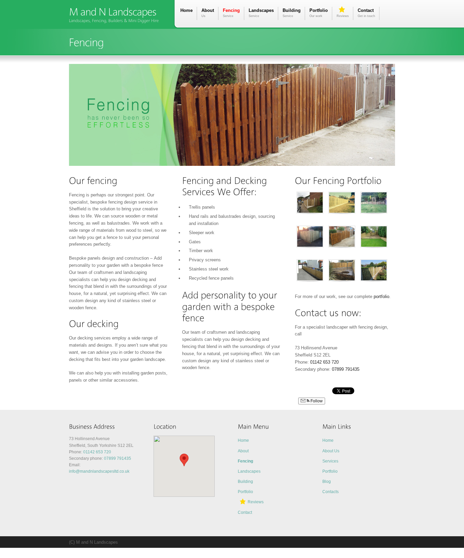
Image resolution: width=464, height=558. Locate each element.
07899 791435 (345, 369)
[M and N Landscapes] (112, 11)
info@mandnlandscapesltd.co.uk (99, 471)
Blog (326, 481)
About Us (330, 451)
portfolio (381, 296)
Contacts (330, 491)
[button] (184, 460)
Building (292, 13)
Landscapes (261, 13)
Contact (366, 13)
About (207, 13)
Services (330, 461)
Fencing (231, 13)
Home (186, 10)
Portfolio (318, 13)
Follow (316, 401)
